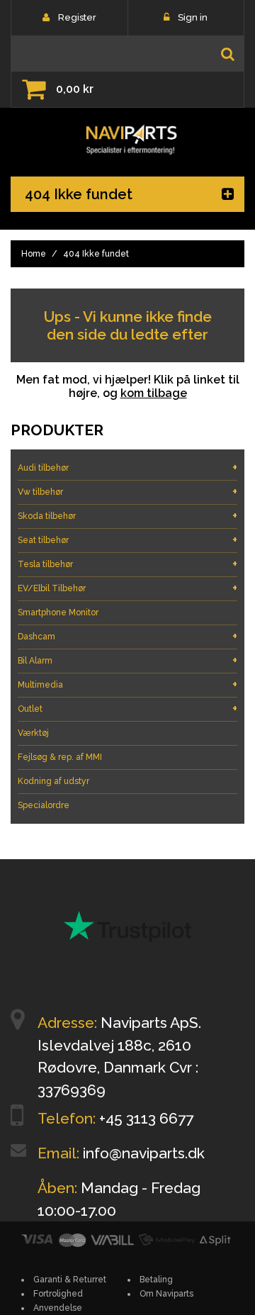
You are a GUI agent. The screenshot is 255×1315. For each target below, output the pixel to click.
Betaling (156, 1280)
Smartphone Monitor (58, 612)
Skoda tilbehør (127, 515)
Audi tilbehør (127, 467)
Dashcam (127, 636)
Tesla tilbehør (127, 564)
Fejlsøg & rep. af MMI (60, 757)
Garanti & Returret (69, 1280)
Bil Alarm (127, 660)
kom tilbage (153, 393)
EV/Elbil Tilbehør (127, 588)
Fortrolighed (58, 1294)
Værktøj (33, 733)
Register (77, 17)
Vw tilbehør (127, 491)
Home (33, 254)
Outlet (127, 708)
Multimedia (127, 684)
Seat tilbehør (127, 540)
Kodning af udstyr (53, 781)
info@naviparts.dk (144, 1153)
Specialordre (43, 805)
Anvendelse (57, 1308)
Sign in (193, 17)
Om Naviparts (166, 1294)
